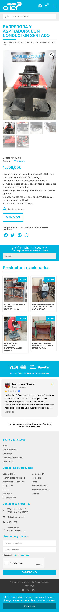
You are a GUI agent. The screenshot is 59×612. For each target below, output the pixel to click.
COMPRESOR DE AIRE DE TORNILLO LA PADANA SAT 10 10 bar (43, 306)
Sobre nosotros (10, 449)
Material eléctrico (40, 486)
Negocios (7, 494)
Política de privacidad (19, 582)
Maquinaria (14, 42)
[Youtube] (23, 590)
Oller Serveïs (8, 461)
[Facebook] (33, 590)
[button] (51, 54)
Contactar (7, 454)
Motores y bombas (41, 490)
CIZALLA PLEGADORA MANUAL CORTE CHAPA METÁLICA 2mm (42, 345)
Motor (5, 490)
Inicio (5, 42)
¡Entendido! (29, 606)
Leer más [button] (9, 411)
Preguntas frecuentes (12, 457)
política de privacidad (21, 555)
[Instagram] (28, 590)
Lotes (34, 482)
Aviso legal (29, 585)
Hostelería (36, 478)
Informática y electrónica (14, 482)
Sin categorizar (9, 497)
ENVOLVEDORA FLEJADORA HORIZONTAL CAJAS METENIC (13, 347)
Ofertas (35, 494)
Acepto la (17, 555)
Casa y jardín (9, 474)
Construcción (38, 474)
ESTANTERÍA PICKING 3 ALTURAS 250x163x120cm (14, 306)
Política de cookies (40, 582)
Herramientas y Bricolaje (14, 478)
